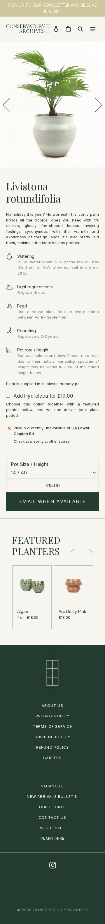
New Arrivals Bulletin (52, 796)
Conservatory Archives (60, 910)
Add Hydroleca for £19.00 (43, 396)
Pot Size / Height (29, 464)
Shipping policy (53, 737)
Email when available (52, 501)
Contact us (52, 817)
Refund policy (52, 747)
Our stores (52, 807)
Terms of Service (52, 726)
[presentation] (6, 104)
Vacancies (52, 786)
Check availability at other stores (42, 441)
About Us (52, 705)
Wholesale (52, 828)
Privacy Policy (52, 716)
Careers (52, 758)
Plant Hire (53, 838)
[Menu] (93, 28)
